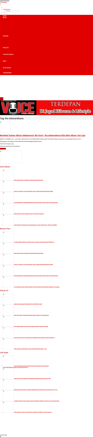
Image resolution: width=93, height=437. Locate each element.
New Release (3, 141)
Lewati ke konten (4, 0)
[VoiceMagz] (3, 2)
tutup (2, 98)
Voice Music (10, 141)
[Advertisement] (46, 86)
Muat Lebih (3, 148)
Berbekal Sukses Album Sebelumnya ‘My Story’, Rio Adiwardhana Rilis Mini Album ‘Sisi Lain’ (43, 135)
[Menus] (0, 3)
